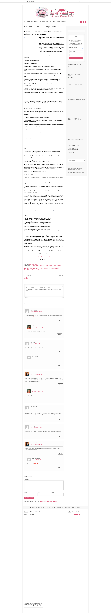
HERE (40, 605)
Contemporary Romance (33, 266)
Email (39, 492)
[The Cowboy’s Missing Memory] (76, 148)
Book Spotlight (58, 265)
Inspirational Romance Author (33, 268)
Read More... (75, 174)
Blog (30, 264)
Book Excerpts (39, 265)
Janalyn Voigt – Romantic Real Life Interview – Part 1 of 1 (33, 277)
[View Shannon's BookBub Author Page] (76, 69)
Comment (26, 479)
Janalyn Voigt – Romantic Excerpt (76, 99)
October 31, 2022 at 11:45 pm (36, 427)
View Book (71, 152)
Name (25, 492)
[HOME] (25, 22)
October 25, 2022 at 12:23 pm (36, 311)
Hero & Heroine (49, 266)
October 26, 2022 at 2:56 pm (36, 374)
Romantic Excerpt (57, 268)
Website (52, 492)
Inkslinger (55, 266)
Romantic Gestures (28, 269)
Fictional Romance (42, 266)
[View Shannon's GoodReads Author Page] (76, 80)
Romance (52, 268)
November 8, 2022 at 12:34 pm (36, 444)
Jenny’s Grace (41, 256)
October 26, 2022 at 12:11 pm (38, 357)
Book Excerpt (32, 265)
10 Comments (44, 28)
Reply (60, 320)
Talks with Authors (35, 264)
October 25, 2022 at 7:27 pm (36, 343)
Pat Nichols (47, 268)
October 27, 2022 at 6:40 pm (36, 407)
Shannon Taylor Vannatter (37, 269)
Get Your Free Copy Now (33, 294)
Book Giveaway (45, 265)
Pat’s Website (58, 207)
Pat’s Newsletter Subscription (47, 207)
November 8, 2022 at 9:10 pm (38, 459)
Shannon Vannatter (46, 269)
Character (26, 266)
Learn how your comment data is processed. (48, 501)
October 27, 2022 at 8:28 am (37, 391)
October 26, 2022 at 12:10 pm (38, 327)
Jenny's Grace (42, 268)
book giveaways (52, 265)
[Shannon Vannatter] (55, 17)
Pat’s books (48, 256)
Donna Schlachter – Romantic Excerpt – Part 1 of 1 (54, 277)
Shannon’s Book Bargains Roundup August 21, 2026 (74, 119)
